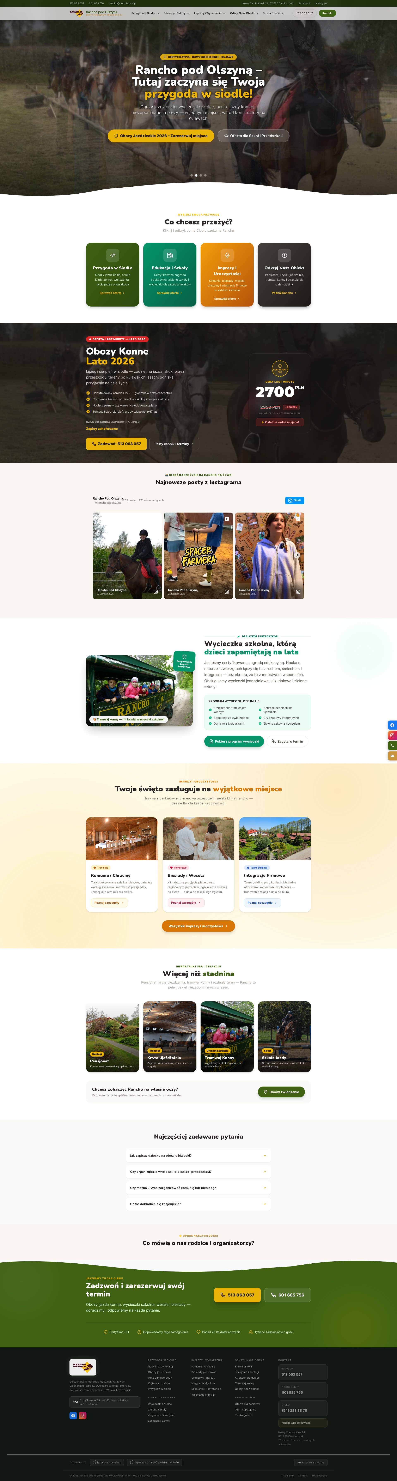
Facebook (305, 3)
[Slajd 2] (196, 175)
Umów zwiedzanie (284, 1092)
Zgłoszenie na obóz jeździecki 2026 (156, 1462)
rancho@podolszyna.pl (122, 3)
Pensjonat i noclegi (247, 1372)
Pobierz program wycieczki (237, 741)
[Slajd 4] (205, 175)
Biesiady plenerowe (203, 1372)
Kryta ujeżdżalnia (159, 1383)
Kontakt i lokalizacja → (311, 1462)
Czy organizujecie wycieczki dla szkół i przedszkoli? (171, 1171)
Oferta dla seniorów (247, 1404)
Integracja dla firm (203, 1383)
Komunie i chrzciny (203, 1366)
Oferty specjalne (245, 1409)
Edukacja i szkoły (159, 1420)
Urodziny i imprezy (203, 1377)
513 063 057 (76, 3)
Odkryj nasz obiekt (247, 1388)
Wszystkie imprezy (203, 1394)
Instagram (322, 3)
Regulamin (288, 1475)
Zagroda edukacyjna (161, 1415)
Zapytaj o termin (290, 741)
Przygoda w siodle (160, 1388)
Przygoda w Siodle (143, 13)
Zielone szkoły (157, 1409)
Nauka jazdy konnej (160, 1366)
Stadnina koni (243, 1366)
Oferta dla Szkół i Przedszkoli (256, 136)
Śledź (297, 500)
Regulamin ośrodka (109, 1462)
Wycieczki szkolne (160, 1404)
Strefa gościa (243, 1415)
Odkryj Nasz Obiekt (242, 13)
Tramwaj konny (244, 1383)
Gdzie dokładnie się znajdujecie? (155, 1204)
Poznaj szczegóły (106, 902)
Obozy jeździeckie (160, 1372)
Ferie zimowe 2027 (160, 1377)
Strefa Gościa (271, 13)
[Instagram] (82, 1415)
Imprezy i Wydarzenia (207, 13)
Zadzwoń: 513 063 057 (119, 444)
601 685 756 (96, 3)
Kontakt (327, 13)
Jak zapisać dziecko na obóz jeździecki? (161, 1155)
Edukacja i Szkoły (174, 13)
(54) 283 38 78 (294, 1410)
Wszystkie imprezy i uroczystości (196, 926)
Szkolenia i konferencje (206, 1388)
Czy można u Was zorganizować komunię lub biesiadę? (173, 1188)
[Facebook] (73, 1415)
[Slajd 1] (191, 175)
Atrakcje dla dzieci (247, 1377)
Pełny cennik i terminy (171, 444)
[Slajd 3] (201, 175)
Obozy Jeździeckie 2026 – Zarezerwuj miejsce (164, 136)
